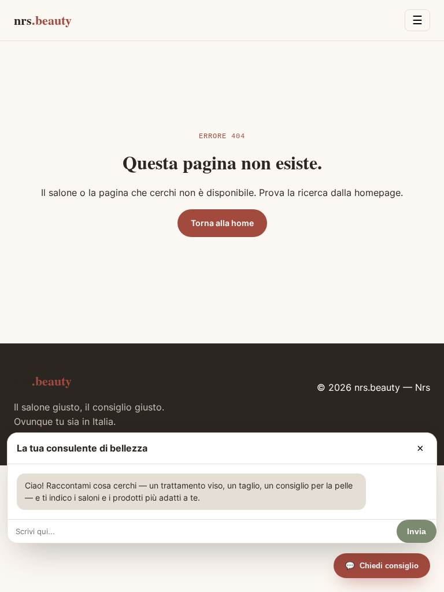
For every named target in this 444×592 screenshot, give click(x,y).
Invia (416, 531)
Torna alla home (222, 223)
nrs (43, 19)
